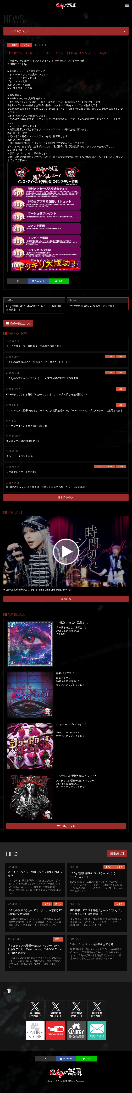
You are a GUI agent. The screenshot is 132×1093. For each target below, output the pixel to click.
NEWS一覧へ (67, 497)
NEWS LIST (118, 853)
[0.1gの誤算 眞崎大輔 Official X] (96, 1009)
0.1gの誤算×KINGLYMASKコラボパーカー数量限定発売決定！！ (33, 305)
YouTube (68, 599)
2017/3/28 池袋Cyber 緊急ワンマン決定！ (92, 303)
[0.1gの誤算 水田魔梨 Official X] (76, 1009)
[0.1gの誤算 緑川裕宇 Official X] (35, 1009)
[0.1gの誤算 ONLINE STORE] (35, 1030)
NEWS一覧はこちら (20, 323)
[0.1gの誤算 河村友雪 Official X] (55, 1009)
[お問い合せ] (96, 1030)
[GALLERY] (76, 1030)
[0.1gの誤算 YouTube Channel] (55, 1030)
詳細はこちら (67, 826)
